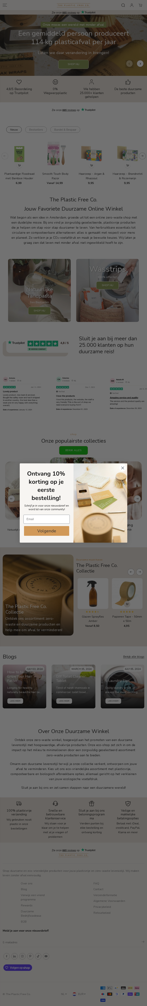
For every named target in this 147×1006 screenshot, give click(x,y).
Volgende (46, 531)
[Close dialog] (123, 468)
